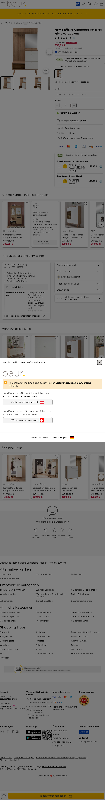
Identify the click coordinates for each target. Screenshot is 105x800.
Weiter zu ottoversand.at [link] (24, 402)
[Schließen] (99, 362)
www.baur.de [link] (50, 437)
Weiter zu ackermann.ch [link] (24, 420)
